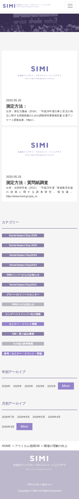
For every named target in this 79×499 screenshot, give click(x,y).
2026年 (6, 386)
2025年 (17, 386)
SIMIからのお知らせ (23, 304)
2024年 (29, 386)
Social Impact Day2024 (23, 255)
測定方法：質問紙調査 (27, 182)
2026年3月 (8, 426)
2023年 (40, 386)
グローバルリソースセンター (23, 294)
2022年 (51, 386)
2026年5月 (39, 416)
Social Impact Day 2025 (23, 245)
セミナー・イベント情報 (23, 324)
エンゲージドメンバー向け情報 (23, 314)
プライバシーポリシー (39, 484)
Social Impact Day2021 (23, 284)
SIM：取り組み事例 (23, 333)
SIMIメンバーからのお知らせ (23, 274)
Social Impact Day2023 (23, 265)
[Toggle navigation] (70, 6)
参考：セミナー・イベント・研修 (23, 353)
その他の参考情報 (23, 343)
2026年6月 (23, 416)
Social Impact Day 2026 (23, 235)
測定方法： (16, 106)
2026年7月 (8, 416)
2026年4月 (54, 416)
